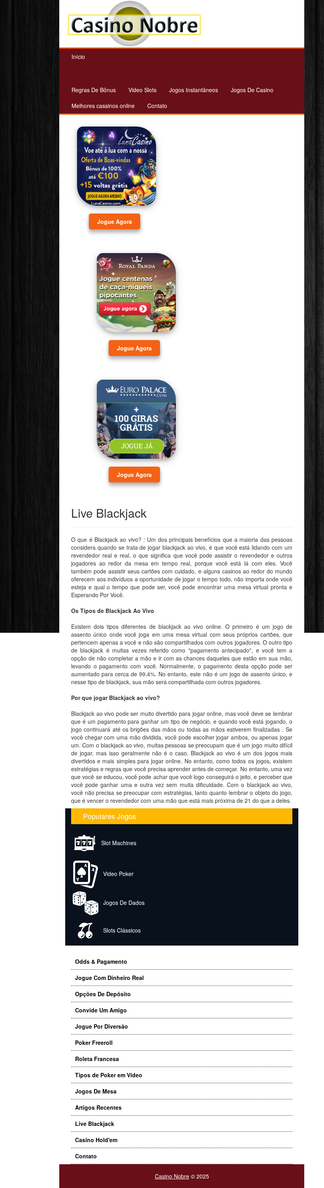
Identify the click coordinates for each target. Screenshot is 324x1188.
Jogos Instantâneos (193, 90)
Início (78, 57)
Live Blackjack (94, 1123)
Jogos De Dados (121, 902)
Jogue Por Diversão (101, 1026)
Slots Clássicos (119, 930)
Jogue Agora (114, 221)
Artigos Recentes (98, 1107)
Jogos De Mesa (96, 1091)
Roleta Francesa (97, 1059)
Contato (157, 106)
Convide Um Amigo (101, 1010)
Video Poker (116, 874)
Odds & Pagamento (101, 961)
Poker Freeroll (94, 1042)
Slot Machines (116, 843)
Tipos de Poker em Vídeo (108, 1075)
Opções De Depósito (103, 994)
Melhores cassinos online (103, 106)
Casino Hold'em (96, 1140)
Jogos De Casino (252, 90)
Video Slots (142, 90)
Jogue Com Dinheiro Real (109, 978)
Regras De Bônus (94, 90)
